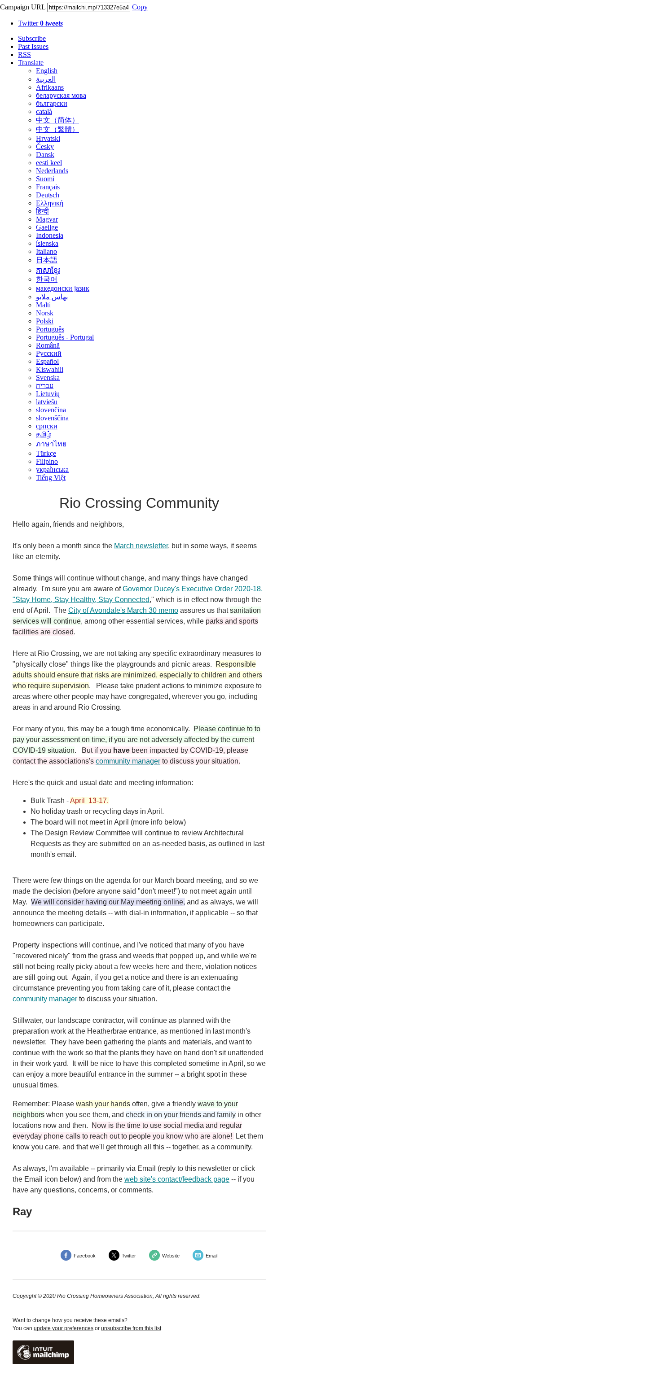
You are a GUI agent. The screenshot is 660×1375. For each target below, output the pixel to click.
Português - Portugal (65, 337)
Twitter (40, 23)
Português (50, 329)
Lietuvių (48, 393)
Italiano (46, 251)
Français (48, 187)
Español (47, 361)
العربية (46, 79)
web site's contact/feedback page (176, 1179)
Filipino (47, 461)
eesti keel (49, 162)
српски (46, 426)
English (46, 70)
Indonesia (49, 235)
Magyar (47, 219)
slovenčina (51, 410)
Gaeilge (47, 227)
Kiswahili (49, 369)
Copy (140, 7)
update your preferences (63, 1328)
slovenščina (52, 418)
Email (211, 1255)
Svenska (48, 377)
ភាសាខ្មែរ (48, 270)
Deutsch (47, 195)
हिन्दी (42, 211)
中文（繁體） (57, 129)
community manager (128, 761)
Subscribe (32, 38)
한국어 (46, 279)
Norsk (44, 313)
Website (171, 1255)
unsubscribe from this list (131, 1328)
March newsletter (141, 546)
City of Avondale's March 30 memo (123, 610)
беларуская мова (61, 95)
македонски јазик (62, 288)
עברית (44, 385)
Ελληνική (49, 203)
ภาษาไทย (51, 444)
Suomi (45, 179)
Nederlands (52, 171)
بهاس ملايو (52, 297)
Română (48, 345)
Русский (49, 353)
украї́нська (52, 469)
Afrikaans (50, 87)
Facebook (85, 1255)
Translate (31, 62)
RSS (24, 54)
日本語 (46, 260)
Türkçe (46, 453)
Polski (44, 321)
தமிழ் (43, 434)
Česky (45, 146)
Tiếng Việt (51, 477)
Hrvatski (48, 138)
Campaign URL (22, 7)
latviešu (46, 402)
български (51, 103)
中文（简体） (57, 120)
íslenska (47, 243)
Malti (43, 305)
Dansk (45, 154)
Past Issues (33, 46)
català (44, 111)
